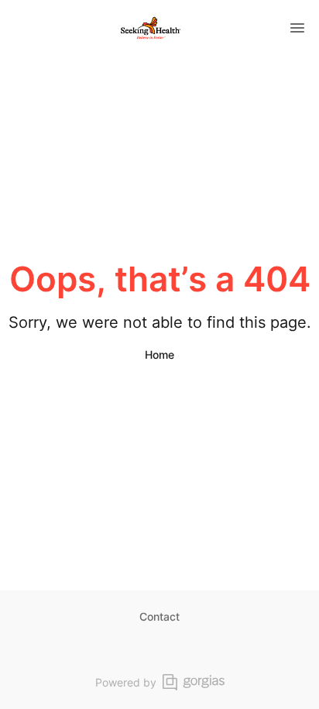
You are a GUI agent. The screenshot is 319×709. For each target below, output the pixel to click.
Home (159, 354)
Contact (159, 616)
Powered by (125, 682)
